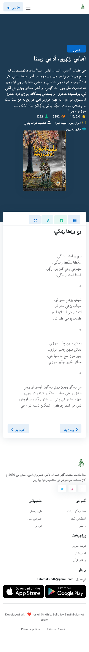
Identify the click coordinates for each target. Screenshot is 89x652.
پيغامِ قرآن (79, 559)
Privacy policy (30, 628)
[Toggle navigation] (28, 7)
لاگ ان (16, 7)
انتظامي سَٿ (78, 517)
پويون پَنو (69, 428)
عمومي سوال (34, 517)
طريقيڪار (36, 510)
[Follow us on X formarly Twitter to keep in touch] (62, 488)
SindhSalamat (74, 613)
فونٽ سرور (79, 544)
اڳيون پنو (20, 428)
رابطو (82, 524)
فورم (38, 524)
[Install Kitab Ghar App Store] (23, 590)
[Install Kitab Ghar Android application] (65, 590)
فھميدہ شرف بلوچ (35, 121)
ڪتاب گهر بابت (76, 510)
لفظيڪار (80, 552)
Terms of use (56, 628)
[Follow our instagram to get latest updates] (72, 488)
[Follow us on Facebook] (82, 488)
